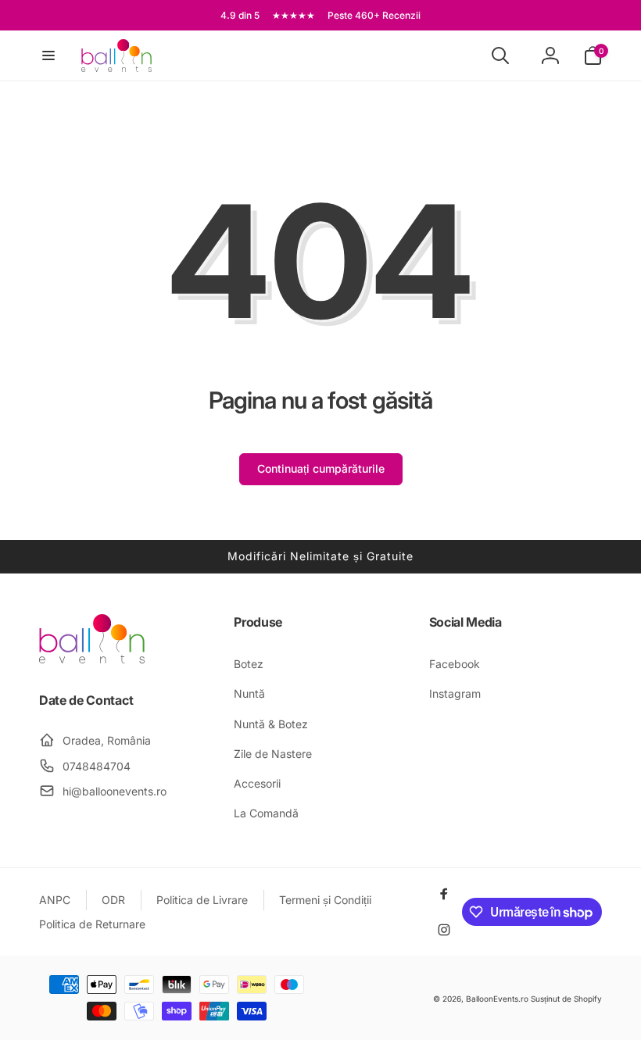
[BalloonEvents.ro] (92, 659)
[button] (48, 55)
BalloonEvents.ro (497, 998)
